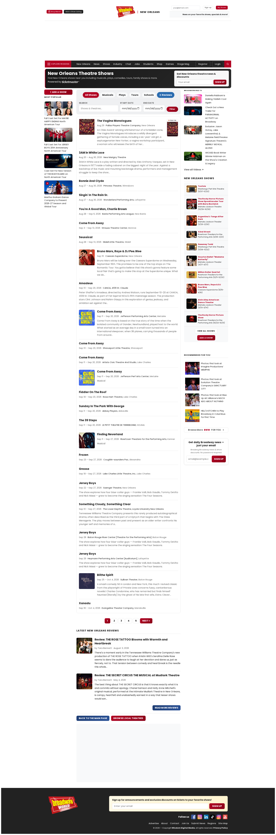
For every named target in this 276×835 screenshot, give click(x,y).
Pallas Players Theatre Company (123, 125)
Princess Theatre (112, 185)
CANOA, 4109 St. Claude (115, 287)
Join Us (185, 823)
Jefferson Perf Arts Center (134, 376)
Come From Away (91, 223)
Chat (128, 63)
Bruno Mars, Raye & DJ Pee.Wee (119, 251)
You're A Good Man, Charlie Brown (103, 209)
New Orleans (83, 63)
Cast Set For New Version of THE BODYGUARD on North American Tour (57, 167)
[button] (227, 64)
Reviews (167, 95)
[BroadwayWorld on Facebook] (193, 816)
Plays (122, 95)
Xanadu (84, 603)
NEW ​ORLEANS (150, 12)
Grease (84, 469)
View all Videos (192, 169)
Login (218, 63)
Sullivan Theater (128, 579)
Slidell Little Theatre (113, 241)
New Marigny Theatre (114, 157)
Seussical (86, 237)
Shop (159, 63)
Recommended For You (197, 355)
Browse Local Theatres (128, 718)
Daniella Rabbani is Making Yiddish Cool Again (215, 99)
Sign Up (220, 82)
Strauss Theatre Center (114, 227)
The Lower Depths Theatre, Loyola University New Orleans (133, 508)
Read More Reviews (166, 707)
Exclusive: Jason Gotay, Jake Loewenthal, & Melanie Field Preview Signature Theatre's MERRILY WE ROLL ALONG (216, 137)
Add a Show (206, 337)
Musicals (107, 95)
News (97, 63)
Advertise (154, 823)
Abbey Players (109, 410)
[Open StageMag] (172, 128)
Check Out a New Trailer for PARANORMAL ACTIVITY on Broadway (214, 114)
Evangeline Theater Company (118, 607)
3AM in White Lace (91, 153)
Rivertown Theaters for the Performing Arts (143, 439)
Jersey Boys (87, 483)
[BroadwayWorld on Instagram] (199, 816)
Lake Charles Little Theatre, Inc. (119, 473)
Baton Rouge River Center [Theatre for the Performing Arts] (120, 537)
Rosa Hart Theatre (113, 396)
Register (202, 63)
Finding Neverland (110, 434)
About (164, 823)
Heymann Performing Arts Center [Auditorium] (112, 558)
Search (83, 102)
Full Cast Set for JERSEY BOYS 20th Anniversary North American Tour (56, 140)
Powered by (55, 81)
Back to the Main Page (93, 718)
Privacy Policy (220, 828)
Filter (172, 109)
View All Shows (206, 331)
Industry (117, 63)
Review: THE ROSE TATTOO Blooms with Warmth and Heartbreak (131, 641)
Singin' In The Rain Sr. (93, 195)
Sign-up (208, 7)
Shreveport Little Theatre (116, 348)
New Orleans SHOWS (199, 178)
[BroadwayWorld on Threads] (218, 816)
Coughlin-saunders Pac (115, 459)
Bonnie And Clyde (91, 181)
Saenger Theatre (112, 487)
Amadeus (86, 283)
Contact (174, 823)
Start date (126, 102)
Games (170, 63)
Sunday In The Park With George (101, 406)
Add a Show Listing (74, 11)
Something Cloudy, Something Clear (105, 504)
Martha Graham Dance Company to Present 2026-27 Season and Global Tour (56, 195)
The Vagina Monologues (114, 121)
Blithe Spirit (105, 575)
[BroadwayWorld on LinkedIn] (206, 816)
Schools (149, 95)
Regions (212, 823)
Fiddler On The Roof (92, 392)
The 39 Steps (88, 420)
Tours (134, 95)
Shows (106, 63)
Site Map (223, 823)
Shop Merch (56, 11)
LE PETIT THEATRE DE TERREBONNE (119, 424)
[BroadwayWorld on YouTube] (225, 816)
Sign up (219, 458)
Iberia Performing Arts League (118, 213)
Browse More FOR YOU (204, 429)
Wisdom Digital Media (183, 828)
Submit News (198, 823)
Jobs (137, 63)
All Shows (91, 95)
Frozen (83, 455)
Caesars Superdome (116, 256)
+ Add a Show (58, 92)
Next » (146, 620)
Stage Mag (183, 63)
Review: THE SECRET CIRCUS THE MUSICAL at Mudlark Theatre (137, 675)
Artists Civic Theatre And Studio (119, 362)
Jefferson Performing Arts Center (138, 316)
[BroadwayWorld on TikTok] (212, 816)
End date (148, 102)
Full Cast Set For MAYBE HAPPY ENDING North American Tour (56, 114)
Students (148, 63)
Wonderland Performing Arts (118, 199)
